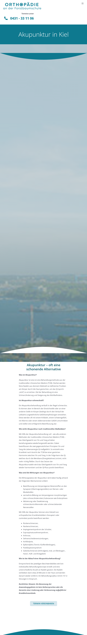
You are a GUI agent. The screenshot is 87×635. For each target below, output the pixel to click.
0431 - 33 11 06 (21, 18)
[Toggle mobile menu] (83, 3)
